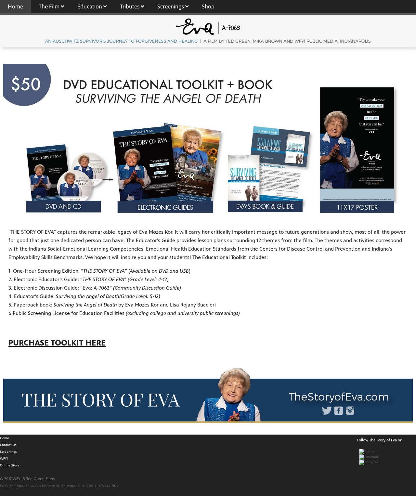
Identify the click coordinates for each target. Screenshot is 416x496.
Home (15, 6)
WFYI (4, 458)
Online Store (10, 465)
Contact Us (8, 445)
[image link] (208, 396)
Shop (208, 6)
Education (90, 6)
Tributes (130, 6)
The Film (50, 6)
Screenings (171, 6)
